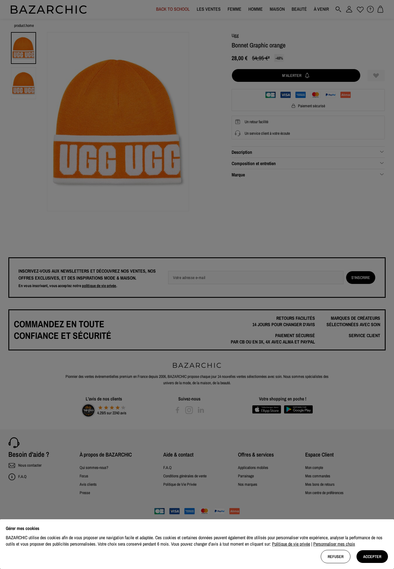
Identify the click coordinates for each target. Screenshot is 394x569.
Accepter (372, 556)
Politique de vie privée (291, 544)
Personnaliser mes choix (334, 544)
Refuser (336, 556)
